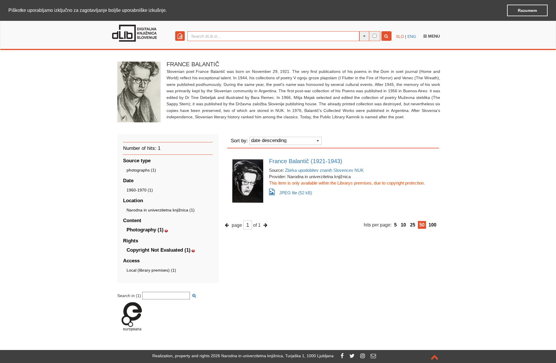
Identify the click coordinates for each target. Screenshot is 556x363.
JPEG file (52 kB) (295, 192)
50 (422, 224)
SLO (400, 36)
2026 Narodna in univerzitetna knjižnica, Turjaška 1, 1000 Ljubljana (272, 355)
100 (432, 224)
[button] (169, 11)
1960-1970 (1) (140, 190)
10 (403, 224)
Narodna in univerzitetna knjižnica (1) (161, 210)
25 (412, 224)
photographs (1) (141, 170)
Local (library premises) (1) (151, 270)
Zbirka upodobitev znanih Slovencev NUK (324, 170)
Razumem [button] (527, 10)
